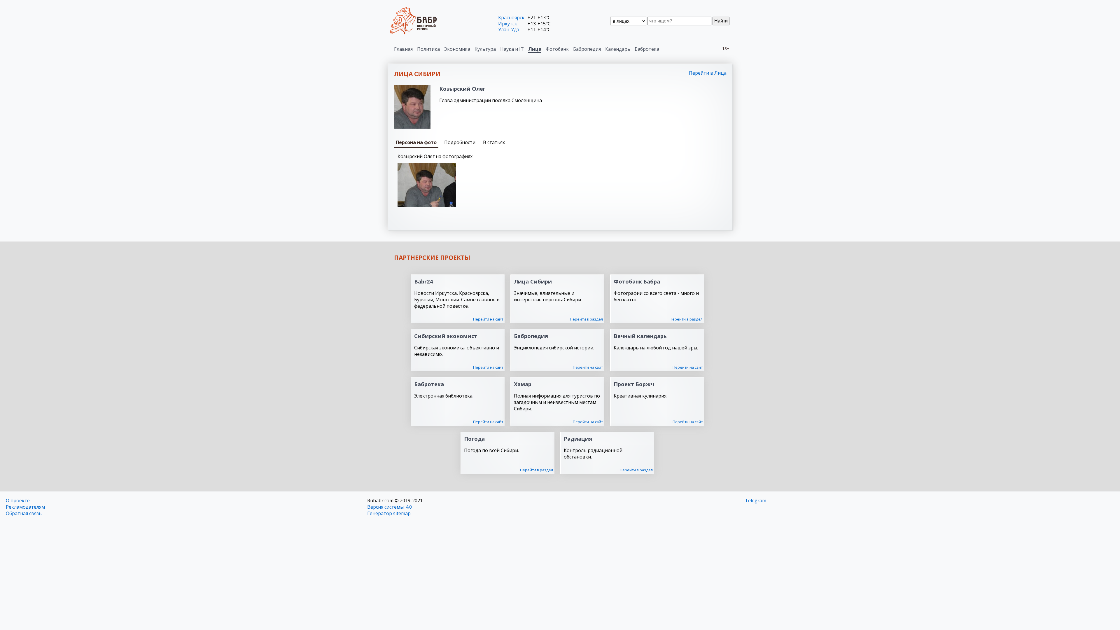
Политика (428, 49)
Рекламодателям (25, 507)
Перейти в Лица (708, 73)
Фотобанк (557, 49)
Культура (485, 49)
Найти (721, 20)
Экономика (457, 49)
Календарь (617, 49)
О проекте (18, 500)
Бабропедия (587, 49)
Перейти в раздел (586, 319)
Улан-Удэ (508, 29)
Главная (403, 49)
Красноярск (511, 17)
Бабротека (647, 49)
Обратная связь (24, 513)
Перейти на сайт (488, 319)
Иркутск (507, 23)
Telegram (755, 500)
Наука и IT (512, 49)
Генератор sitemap (389, 513)
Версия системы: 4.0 (389, 507)
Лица (534, 49)
